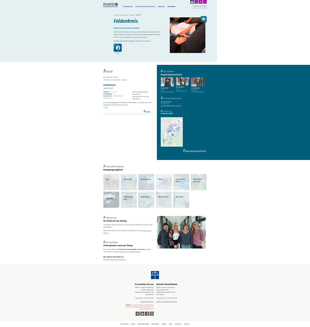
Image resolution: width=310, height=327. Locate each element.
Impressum (187, 324)
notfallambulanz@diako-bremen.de (166, 302)
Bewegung (131, 15)
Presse (170, 324)
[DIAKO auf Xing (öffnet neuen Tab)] (138, 314)
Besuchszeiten (155, 324)
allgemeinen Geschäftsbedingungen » (130, 252)
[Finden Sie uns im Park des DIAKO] (172, 132)
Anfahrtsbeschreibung (143, 324)
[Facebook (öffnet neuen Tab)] (147, 314)
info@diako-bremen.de (147, 302)
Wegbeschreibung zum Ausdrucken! (195, 151)
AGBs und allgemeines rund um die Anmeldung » (134, 37)
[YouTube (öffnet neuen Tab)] (142, 314)
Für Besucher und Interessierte (144, 6)
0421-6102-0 (139, 298)
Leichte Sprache (125, 324)
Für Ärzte (160, 6)
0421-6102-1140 (161, 298)
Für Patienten (127, 6)
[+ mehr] (105, 107)
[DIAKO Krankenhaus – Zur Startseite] (155, 275)
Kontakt (204, 6)
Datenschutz (178, 324)
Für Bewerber (171, 6)
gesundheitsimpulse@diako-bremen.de (171, 106)
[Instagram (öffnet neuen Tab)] (152, 314)
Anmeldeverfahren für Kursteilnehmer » (114, 259)
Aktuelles (196, 6)
